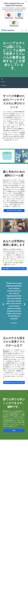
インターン (4, 85)
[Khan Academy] (7, 30)
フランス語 (9, 260)
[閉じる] (25, 1)
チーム (2, 81)
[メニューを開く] (26, 30)
